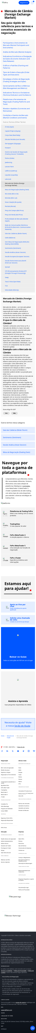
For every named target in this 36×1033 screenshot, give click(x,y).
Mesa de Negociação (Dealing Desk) (17, 190)
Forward (7, 148)
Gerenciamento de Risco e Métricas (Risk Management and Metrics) (16, 87)
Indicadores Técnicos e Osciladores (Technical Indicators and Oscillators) (17, 94)
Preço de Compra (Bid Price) (14, 210)
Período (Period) (10, 206)
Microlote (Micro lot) (11, 194)
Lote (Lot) (8, 179)
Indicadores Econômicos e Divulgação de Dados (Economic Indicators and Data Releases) (17, 58)
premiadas (26, 486)
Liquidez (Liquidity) (11, 175)
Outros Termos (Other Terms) (14, 122)
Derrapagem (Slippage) (13, 143)
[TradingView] (34, 751)
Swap (7, 277)
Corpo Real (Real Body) (12, 135)
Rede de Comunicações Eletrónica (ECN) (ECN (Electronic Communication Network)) (18, 227)
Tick (6, 286)
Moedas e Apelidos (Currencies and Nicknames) (16, 109)
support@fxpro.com (6, 1010)
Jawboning (8, 162)
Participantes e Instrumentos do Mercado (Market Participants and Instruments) (16, 45)
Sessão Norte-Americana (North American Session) (15, 262)
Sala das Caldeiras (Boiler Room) (16, 233)
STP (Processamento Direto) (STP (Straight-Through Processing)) (15, 272)
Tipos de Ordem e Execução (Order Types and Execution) (16, 73)
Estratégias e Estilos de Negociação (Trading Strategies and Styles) (16, 80)
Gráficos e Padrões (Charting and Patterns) (15, 66)
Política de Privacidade (20, 971)
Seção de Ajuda (22, 725)
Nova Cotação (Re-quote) (13, 202)
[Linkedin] (7, 751)
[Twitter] (13, 751)
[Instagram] (29, 751)
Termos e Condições (6, 971)
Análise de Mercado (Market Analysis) (17, 52)
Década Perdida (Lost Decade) (15, 139)
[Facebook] (2, 751)
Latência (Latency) (11, 171)
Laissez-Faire (9, 167)
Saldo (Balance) (10, 238)
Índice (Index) (9, 158)
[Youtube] (18, 751)
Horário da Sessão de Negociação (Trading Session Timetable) (16, 153)
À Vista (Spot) (9, 127)
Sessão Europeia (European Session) (17, 256)
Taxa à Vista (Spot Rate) (12, 282)
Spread (7, 267)
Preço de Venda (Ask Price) (14, 215)
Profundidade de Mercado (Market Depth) (16, 220)
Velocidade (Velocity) (12, 290)
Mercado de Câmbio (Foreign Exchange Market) (14, 184)
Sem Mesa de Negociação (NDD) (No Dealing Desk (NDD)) (17, 243)
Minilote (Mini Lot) (11, 198)
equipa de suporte (21, 1002)
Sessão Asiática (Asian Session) (15, 252)
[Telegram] (23, 751)
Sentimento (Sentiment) (13, 248)
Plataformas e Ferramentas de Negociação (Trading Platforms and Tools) (16, 101)
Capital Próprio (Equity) (12, 131)
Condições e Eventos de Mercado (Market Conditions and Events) (15, 116)
